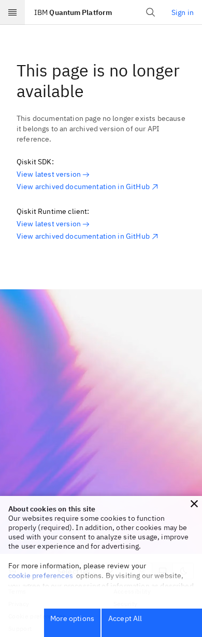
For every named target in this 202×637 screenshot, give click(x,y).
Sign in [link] (182, 12)
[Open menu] (12, 12)
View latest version (49, 174)
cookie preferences (40, 575)
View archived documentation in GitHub (83, 186)
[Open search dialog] (150, 12)
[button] (194, 503)
